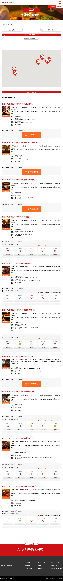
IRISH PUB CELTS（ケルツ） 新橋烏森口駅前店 (19, 142)
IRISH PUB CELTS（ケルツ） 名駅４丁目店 (18, 356)
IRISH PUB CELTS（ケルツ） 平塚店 (15, 217)
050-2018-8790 (18, 407)
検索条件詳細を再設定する (31, 38)
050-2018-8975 (18, 370)
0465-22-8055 (18, 279)
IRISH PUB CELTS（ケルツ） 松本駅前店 (17, 310)
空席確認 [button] (19, 347)
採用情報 (27, 565)
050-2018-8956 (18, 121)
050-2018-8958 (18, 195)
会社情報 (27, 562)
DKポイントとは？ (55, 562)
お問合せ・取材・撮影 (56, 568)
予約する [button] (8, 254)
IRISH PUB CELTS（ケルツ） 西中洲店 (16, 438)
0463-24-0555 (18, 232)
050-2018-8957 (18, 158)
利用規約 (61, 578)
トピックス (41, 568)
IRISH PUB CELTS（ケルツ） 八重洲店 (16, 104)
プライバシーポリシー (51, 578)
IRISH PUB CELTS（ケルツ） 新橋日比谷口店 (19, 179)
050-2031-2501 (18, 325)
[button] (47, 61)
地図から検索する (31, 92)
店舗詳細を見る (6, 115)
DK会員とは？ (54, 565)
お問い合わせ (28, 568)
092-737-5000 (18, 455)
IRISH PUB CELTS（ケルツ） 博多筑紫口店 (18, 391)
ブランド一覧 (41, 562)
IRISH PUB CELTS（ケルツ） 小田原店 (16, 263)
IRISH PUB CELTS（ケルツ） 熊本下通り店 (18, 486)
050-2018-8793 (18, 502)
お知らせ (40, 565)
